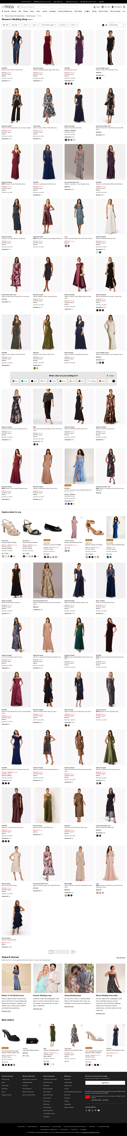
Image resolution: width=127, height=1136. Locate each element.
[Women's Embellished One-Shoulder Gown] (110, 747)
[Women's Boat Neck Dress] (16, 863)
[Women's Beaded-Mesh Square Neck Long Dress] (79, 635)
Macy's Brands (47, 1091)
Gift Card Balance (27, 1088)
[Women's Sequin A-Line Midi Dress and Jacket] (79, 689)
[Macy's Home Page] (8, 7)
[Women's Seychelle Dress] (16, 918)
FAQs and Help (5, 1079)
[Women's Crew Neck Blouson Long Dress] (16, 216)
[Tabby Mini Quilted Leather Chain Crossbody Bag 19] (32, 1035)
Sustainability (67, 1104)
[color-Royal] (69, 504)
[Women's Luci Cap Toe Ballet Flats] (53, 527)
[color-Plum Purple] (66, 84)
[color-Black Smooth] (92, 557)
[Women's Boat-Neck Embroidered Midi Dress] (48, 747)
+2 (100, 1065)
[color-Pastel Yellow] (51, 1064)
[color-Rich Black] (48, 1064)
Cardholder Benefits (27, 1082)
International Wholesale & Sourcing (73, 1091)
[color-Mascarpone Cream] (97, 363)
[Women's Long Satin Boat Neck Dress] (16, 805)
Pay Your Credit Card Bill (29, 1095)
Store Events (46, 1104)
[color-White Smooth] (95, 557)
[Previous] (3, 47)
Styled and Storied (69, 1107)
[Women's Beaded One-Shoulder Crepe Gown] (110, 274)
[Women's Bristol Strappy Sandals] (32, 527)
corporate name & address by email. (90, 1132)
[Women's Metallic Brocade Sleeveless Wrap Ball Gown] (48, 580)
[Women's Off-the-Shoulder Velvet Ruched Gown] (110, 635)
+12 (38, 556)
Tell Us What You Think (49, 1113)
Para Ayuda (4, 1088)
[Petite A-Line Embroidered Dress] (110, 580)
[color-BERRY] (100, 836)
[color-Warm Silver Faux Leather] (30, 556)
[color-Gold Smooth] (98, 557)
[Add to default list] (82, 518)
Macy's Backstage (47, 1088)
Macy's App (46, 1085)
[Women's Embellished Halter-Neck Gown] (79, 407)
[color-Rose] (66, 551)
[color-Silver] (100, 893)
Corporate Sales (68, 1082)
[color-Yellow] (74, 504)
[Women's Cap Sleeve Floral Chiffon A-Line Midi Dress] (110, 466)
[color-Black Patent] (9, 1065)
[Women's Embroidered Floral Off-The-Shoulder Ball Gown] (16, 689)
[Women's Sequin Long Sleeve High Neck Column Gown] (79, 863)
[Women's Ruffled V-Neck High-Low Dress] (48, 689)
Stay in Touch (46, 1101)
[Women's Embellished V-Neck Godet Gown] (48, 466)
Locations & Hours (47, 1082)
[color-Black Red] (103, 310)
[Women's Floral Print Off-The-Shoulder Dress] (16, 407)
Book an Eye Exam (48, 1110)
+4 (58, 557)
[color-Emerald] (71, 895)
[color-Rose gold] (66, 895)
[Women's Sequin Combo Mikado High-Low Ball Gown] (79, 274)
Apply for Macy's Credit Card (30, 1079)
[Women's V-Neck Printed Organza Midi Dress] (48, 216)
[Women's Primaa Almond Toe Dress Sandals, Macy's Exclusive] (11, 1035)
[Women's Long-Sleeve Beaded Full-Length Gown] (48, 635)
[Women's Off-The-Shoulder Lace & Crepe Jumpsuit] (16, 106)
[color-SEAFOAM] (111, 557)
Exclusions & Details (96, 1100)
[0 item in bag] (124, 7)
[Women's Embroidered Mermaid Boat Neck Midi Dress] (79, 747)
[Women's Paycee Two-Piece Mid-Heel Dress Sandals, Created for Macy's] (94, 527)
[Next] (29, 47)
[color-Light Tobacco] (100, 363)
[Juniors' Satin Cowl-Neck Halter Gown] (115, 527)
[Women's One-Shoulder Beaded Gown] (16, 466)
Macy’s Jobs (67, 1095)
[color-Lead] (69, 140)
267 (73, 952)
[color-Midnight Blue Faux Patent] (35, 556)
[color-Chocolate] (3, 841)
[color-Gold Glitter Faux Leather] (9, 556)
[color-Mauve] (97, 893)
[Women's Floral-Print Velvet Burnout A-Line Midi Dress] (110, 106)
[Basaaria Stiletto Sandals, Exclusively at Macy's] (94, 1035)
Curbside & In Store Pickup (50, 1079)
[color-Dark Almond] (14, 1065)
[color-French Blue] (71, 140)
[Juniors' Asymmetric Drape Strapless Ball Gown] (79, 466)
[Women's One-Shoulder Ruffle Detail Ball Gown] (110, 162)
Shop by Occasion (30, 15)
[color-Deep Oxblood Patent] (6, 1065)
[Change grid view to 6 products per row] (106, 25)
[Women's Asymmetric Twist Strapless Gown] (79, 162)
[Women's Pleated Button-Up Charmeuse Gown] (110, 332)
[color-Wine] (69, 84)
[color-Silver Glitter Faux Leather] (6, 556)
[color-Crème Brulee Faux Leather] (3, 556)
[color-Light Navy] (66, 140)
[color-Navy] (100, 78)
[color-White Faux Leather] (27, 556)
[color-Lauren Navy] (103, 363)
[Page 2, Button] (76, 952)
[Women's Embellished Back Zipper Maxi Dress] (48, 48)
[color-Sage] (69, 551)
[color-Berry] (69, 246)
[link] (16, 74)
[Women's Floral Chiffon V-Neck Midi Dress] (48, 106)
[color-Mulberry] (9, 783)
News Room (67, 1098)
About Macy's (67, 1079)
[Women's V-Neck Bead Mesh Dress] (16, 162)
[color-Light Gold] (37, 368)
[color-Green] (37, 444)
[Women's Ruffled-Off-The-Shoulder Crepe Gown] (16, 747)
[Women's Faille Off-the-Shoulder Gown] (110, 48)
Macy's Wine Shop (48, 1095)
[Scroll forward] (113, 381)
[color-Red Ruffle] (95, 1065)
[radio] (66, 83)
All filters (111, 375)
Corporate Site (67, 1085)
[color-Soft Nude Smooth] (87, 557)
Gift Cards (25, 1085)
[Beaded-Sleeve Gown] (79, 48)
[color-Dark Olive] (35, 368)
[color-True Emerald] (11, 1065)
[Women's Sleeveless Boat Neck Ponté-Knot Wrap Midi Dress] (53, 1035)
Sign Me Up (105, 1082)
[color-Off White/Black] (51, 557)
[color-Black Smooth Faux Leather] (11, 556)
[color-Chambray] (53, 1064)
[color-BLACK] (97, 836)
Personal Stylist (47, 1098)
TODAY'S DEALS (26, 1)
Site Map (66, 1101)
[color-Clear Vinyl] (87, 1065)
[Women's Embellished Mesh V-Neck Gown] (79, 580)
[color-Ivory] (97, 252)
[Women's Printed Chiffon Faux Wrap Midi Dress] (48, 863)
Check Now (105, 1100)
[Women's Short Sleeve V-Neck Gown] (16, 48)
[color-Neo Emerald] (71, 84)
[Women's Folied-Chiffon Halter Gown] (48, 332)
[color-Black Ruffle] (98, 1065)
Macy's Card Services (28, 1091)
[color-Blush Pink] (74, 140)
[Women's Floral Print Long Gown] (110, 407)
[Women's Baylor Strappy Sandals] (11, 527)
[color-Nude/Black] (48, 557)
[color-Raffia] (53, 557)
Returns (3, 1091)
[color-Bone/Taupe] (56, 557)
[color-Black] (97, 78)
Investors (66, 1088)
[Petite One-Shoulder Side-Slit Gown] (16, 635)
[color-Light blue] (103, 893)
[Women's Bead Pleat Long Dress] (16, 580)
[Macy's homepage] (3, 16)
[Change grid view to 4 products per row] (103, 25)
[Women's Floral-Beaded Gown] (79, 106)
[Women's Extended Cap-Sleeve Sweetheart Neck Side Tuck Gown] (74, 527)
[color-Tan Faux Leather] (32, 556)
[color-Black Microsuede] (90, 557)
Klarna (3, 1082)
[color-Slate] (66, 246)
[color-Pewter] (69, 725)
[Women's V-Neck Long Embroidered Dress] (79, 332)
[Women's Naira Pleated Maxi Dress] (48, 805)
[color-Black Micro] (3, 1065)
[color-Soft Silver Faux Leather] (14, 556)
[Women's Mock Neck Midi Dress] (110, 805)
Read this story (6, 1011)
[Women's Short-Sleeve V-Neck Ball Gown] (16, 332)
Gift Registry (46, 1116)
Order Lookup (5, 1085)
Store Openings (47, 1107)
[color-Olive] (9, 841)
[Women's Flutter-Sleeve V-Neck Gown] (115, 1035)
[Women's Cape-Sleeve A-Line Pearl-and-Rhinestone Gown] (110, 863)
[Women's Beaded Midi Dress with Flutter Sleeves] (79, 216)
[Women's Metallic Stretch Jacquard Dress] (48, 274)
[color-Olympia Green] (45, 1064)
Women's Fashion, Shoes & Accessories (15, 15)
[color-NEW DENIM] (66, 504)
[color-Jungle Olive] (97, 783)
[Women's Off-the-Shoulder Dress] (110, 689)
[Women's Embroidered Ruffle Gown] (110, 216)
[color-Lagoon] (108, 557)
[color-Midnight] (100, 310)
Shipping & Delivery (6, 1095)
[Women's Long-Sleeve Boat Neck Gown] (48, 162)
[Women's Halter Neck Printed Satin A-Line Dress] (16, 274)
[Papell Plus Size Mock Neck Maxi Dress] (79, 805)
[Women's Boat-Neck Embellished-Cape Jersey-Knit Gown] (48, 407)
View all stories (120, 957)
